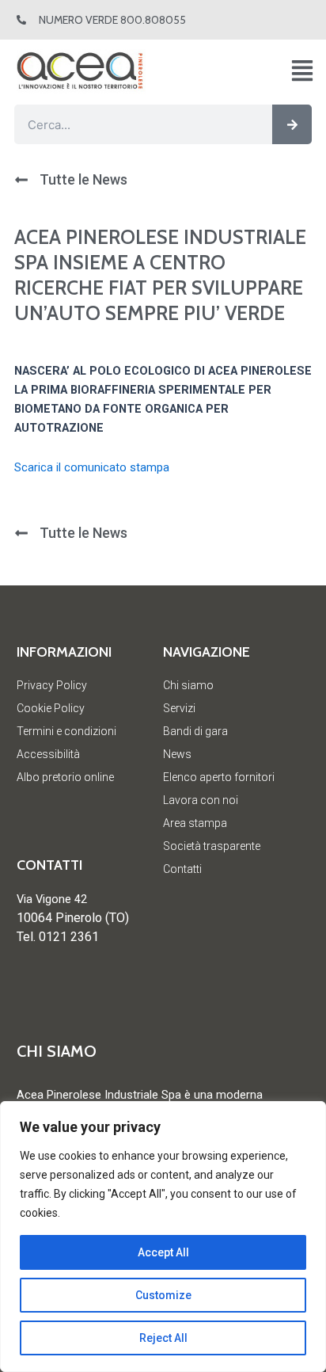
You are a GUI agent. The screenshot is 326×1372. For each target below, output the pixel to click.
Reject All (163, 1338)
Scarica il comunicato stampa (91, 467)
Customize (163, 1295)
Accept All (163, 1252)
